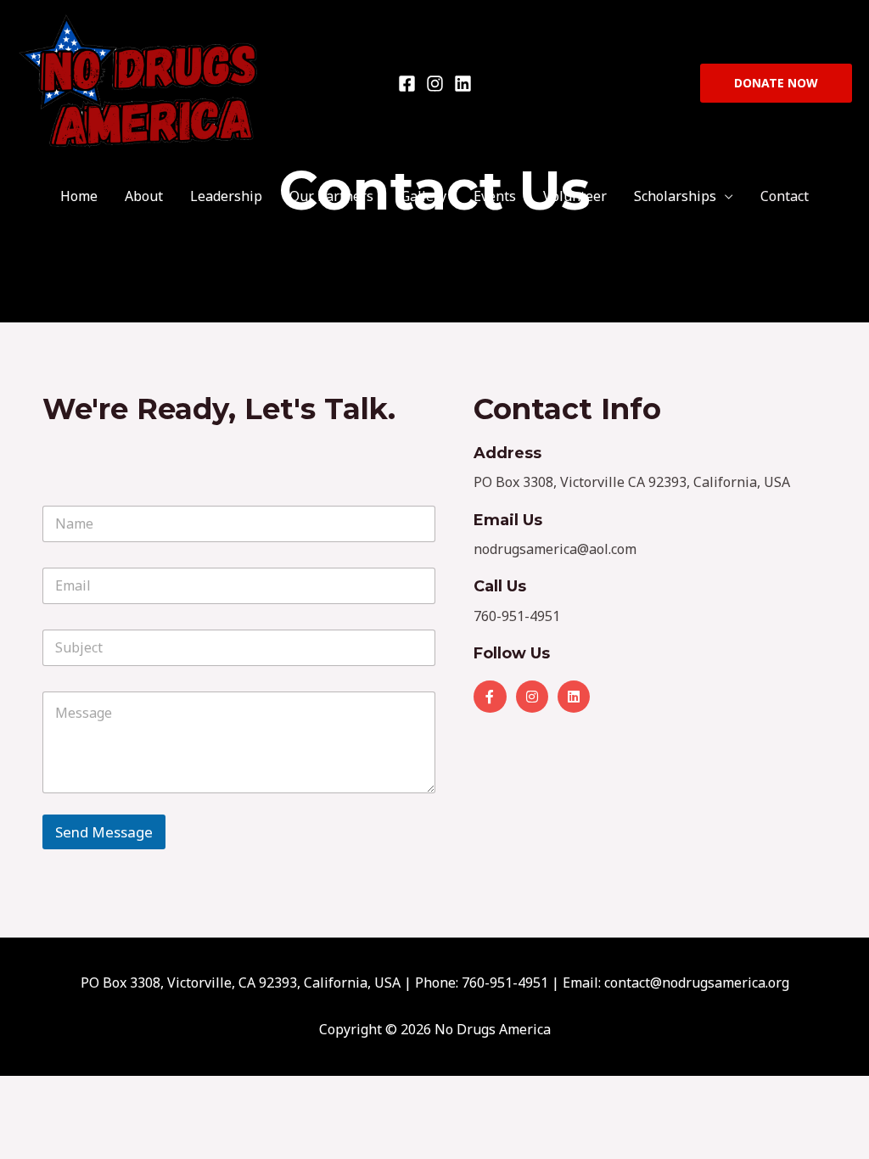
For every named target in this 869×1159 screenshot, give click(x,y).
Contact (784, 196)
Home (79, 196)
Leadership (226, 196)
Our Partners (331, 196)
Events (495, 196)
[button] (776, 83)
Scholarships (675, 196)
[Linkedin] (463, 83)
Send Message (104, 832)
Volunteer (575, 196)
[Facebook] (407, 83)
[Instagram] (435, 83)
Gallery (423, 196)
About (144, 196)
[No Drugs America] (140, 81)
